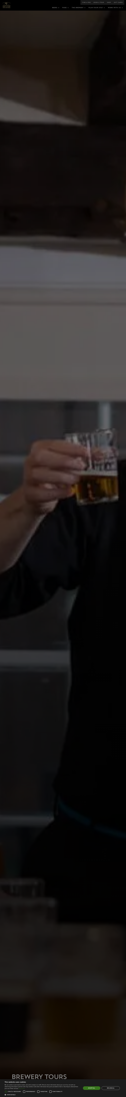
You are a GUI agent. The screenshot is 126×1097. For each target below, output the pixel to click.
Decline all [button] (110, 1088)
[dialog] (63, 1088)
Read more (22, 1088)
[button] (42, 1095)
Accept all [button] (91, 1088)
